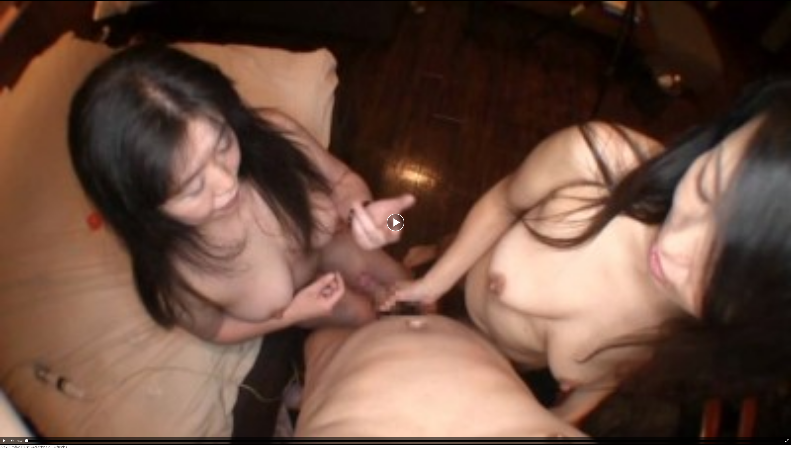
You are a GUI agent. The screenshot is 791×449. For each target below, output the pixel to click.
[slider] (402, 442)
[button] (12, 441)
